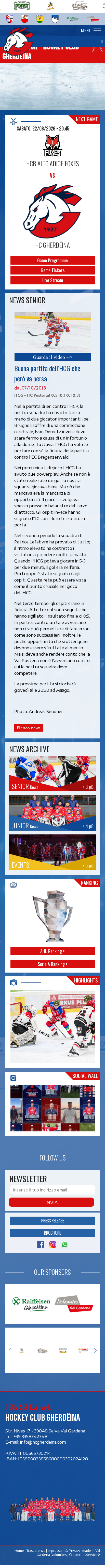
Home (19, 1550)
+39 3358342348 (30, 1436)
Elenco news (29, 728)
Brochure (52, 1233)
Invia (51, 1202)
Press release (52, 1220)
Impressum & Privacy (63, 1550)
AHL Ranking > (52, 950)
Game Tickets (52, 270)
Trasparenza (35, 1550)
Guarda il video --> (53, 357)
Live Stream (52, 280)
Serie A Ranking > (52, 963)
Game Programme (52, 260)
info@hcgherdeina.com (43, 1442)
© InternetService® (84, 1555)
